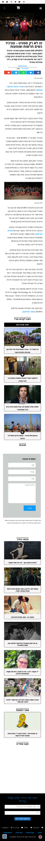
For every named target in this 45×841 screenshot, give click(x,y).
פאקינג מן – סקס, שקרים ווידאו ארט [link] (22, 617)
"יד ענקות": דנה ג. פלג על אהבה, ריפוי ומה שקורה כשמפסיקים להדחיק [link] (22, 672)
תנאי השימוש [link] (14, 520)
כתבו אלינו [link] (19, 833)
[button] (41, 8)
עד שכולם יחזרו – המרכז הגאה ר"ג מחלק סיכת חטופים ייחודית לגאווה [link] (22, 734)
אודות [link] (40, 833)
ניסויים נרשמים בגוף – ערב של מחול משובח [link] (23, 563)
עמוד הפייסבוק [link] (28, 311)
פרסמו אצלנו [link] (7, 833)
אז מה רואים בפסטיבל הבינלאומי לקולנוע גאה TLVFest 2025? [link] (22, 644)
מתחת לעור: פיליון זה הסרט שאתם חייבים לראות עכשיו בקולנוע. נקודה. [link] (22, 590)
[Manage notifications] (40, 837)
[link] (23, 2)
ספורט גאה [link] (20, 325)
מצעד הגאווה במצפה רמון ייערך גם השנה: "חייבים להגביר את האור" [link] (22, 701)
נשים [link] (27, 325)
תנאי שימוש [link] (30, 833)
